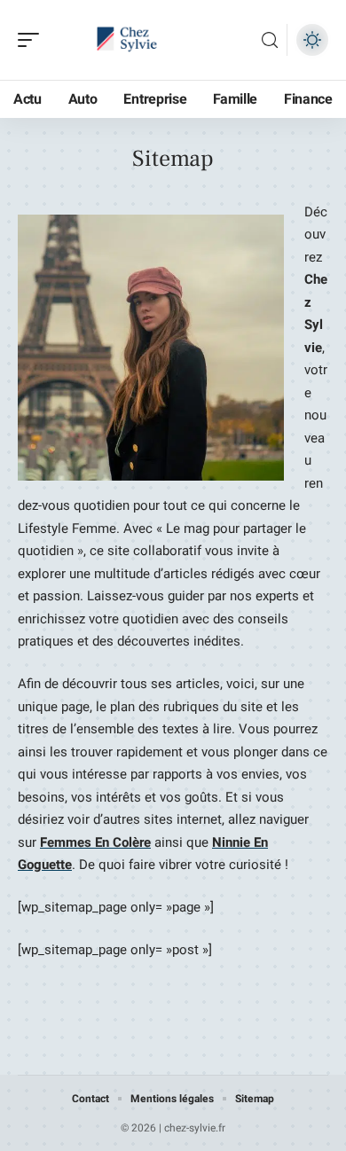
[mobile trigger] (33, 40)
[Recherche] (269, 40)
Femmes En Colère (95, 842)
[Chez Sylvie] (128, 40)
